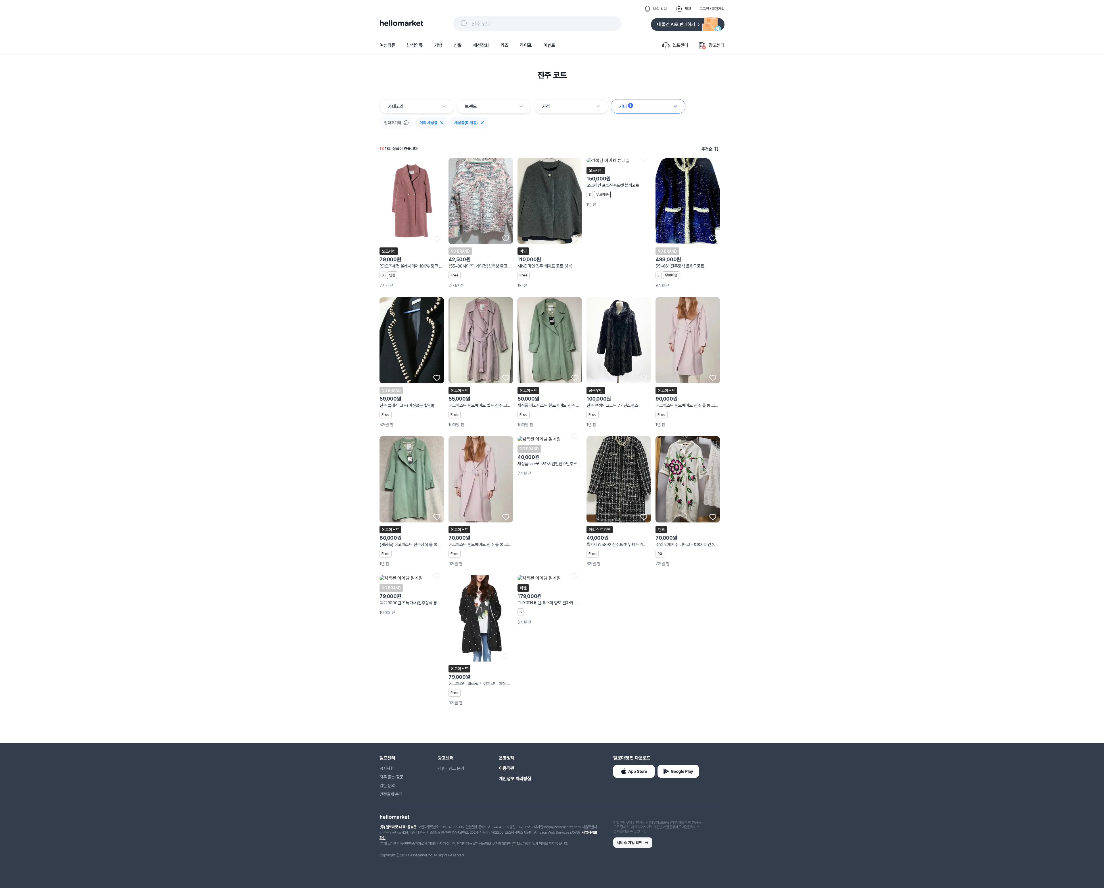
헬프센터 (387, 758)
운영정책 (506, 758)
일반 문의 (387, 785)
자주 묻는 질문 (391, 777)
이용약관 (506, 768)
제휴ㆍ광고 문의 (451, 768)
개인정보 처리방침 (515, 778)
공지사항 (386, 768)
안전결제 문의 (390, 794)
